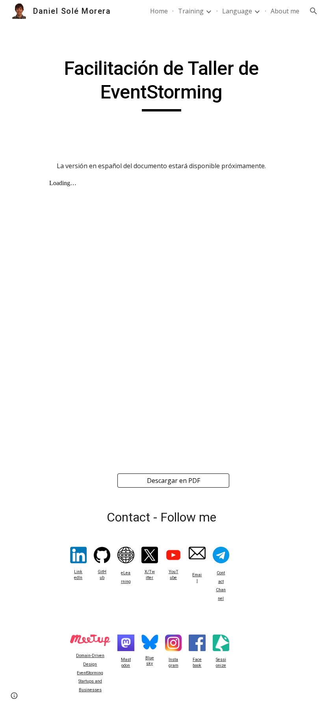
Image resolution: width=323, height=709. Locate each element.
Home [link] (159, 11)
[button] (313, 11)
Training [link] (191, 11)
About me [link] (285, 11)
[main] (161, 84)
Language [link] (237, 11)
